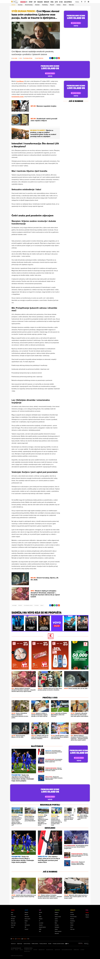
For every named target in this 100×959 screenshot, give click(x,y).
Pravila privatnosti (43, 943)
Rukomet (26, 914)
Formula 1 (26, 929)
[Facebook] (50, 58)
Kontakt (49, 943)
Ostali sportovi (27, 925)
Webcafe (46, 2)
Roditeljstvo (57, 927)
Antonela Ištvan (28, 58)
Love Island (41, 923)
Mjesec (41, 605)
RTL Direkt (13, 920)
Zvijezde (40, 912)
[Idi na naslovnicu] (15, 3)
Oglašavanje (19, 943)
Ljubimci (56, 920)
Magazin (40, 2)
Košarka (26, 920)
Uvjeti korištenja (27, 943)
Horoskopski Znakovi (28, 605)
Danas (12, 910)
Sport (30, 2)
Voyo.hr (21, 949)
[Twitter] (52, 58)
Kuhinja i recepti (58, 916)
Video (87, 912)
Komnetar (37, 5)
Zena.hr (16, 949)
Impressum (13, 943)
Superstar (41, 925)
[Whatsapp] (55, 58)
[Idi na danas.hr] (23, 2)
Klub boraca (27, 916)
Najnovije (87, 914)
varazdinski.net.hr (49, 949)
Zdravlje (56, 929)
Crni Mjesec (20, 81)
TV (39, 920)
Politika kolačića (35, 943)
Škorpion (20, 605)
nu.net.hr (82, 949)
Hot (35, 2)
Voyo (40, 931)
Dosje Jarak (13, 925)
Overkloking (45, 5)
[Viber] (57, 58)
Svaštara (58, 5)
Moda (56, 923)
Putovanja (56, 925)
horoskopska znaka (18, 96)
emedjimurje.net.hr (28, 949)
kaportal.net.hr (42, 949)
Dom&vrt (56, 914)
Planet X (52, 5)
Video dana (71, 5)
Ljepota (56, 918)
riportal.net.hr (57, 949)
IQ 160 (61, 2)
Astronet (13, 5)
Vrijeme (12, 927)
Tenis (26, 923)
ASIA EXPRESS (68, 2)
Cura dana (20, 5)
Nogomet (26, 912)
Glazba (40, 916)
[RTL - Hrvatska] (80, 943)
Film (40, 914)
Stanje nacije (13, 923)
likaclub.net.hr (27, 951)
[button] (13, 617)
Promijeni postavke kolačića (58, 943)
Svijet (12, 914)
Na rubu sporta (27, 918)
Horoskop (36, 605)
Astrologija (14, 605)
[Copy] (59, 58)
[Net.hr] (86, 943)
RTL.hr (12, 949)
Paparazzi (40, 918)
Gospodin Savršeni (42, 927)
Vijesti (12, 912)
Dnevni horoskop (29, 5)
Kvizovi (64, 5)
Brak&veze (57, 912)
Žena (52, 2)
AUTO (56, 2)
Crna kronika (13, 916)
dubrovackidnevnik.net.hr (67, 949)
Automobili (57, 933)
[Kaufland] (50, 636)
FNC (25, 927)
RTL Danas (13, 918)
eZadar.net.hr (76, 949)
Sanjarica (87, 917)
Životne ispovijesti (58, 931)
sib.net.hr (35, 949)
